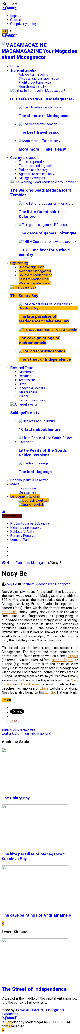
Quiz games (27, 492)
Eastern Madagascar (34, 279)
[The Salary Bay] (23, 287)
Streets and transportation (39, 78)
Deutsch (42, 500)
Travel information (24, 70)
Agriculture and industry (36, 174)
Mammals (26, 372)
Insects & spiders (32, 388)
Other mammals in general (26, 733)
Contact (16, 20)
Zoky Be (11, 584)
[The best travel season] (38, 124)
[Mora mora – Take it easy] (39, 141)
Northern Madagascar (35, 271)
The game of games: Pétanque (47, 233)
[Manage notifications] (9, 1024)
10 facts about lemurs (40, 429)
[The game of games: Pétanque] (44, 225)
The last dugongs (35, 471)
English (38, 504)
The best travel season (40, 132)
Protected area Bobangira (29, 523)
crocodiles (9, 612)
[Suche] (5, 4)
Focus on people (31, 162)
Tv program (27, 488)
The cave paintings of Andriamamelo (39, 340)
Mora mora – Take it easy (42, 149)
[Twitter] (8, 8)
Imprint (15, 16)
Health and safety (32, 87)
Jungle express (18, 729)
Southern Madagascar (35, 275)
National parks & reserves (29, 480)
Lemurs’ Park (20, 540)
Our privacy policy (23, 24)
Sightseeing (19, 263)
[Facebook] (6, 8)
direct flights (62, 660)
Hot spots (62, 584)
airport (73, 656)
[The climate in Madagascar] (41, 107)
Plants (24, 396)
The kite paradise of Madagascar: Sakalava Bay (44, 319)
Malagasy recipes (32, 178)
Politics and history (33, 170)
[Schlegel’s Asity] (24, 404)
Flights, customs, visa (35, 83)
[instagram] (15, 8)
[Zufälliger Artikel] (3, 512)
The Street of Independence (45, 359)
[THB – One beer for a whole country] (48, 242)
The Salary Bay (24, 295)
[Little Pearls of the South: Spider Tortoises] (48, 442)
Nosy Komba (29, 684)
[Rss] (3, 8)
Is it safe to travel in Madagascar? (42, 99)
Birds (22, 384)
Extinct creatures (32, 400)
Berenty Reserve (22, 536)
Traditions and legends (36, 166)
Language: (18, 496)
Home (14, 66)
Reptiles (25, 376)
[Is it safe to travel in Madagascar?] (37, 91)
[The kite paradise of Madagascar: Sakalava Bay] (48, 308)
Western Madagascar (35, 283)
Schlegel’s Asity (24, 412)
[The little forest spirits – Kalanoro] (46, 203)
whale (44, 688)
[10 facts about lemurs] (37, 421)
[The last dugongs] (33, 463)
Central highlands (31, 267)
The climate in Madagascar (44, 115)
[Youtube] (12, 8)
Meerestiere (28, 392)
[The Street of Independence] (42, 351)
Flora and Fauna (21, 368)
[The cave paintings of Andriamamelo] (48, 330)
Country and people (24, 158)
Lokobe (50, 692)
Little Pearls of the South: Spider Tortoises (43, 452)
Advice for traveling (33, 74)
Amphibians (27, 380)
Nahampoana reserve (26, 528)
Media (14, 484)
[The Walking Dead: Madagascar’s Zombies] (43, 182)
